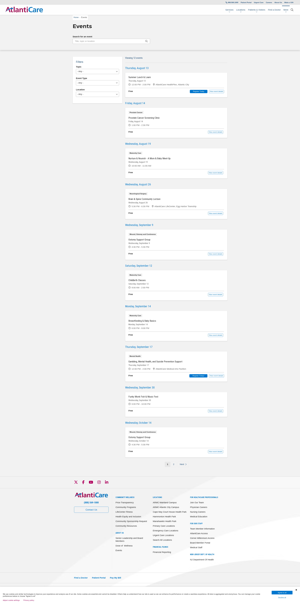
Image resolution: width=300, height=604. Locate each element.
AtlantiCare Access (199, 533)
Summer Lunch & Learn (139, 77)
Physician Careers (198, 507)
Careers (269, 2)
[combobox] (111, 41)
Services (229, 10)
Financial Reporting (162, 552)
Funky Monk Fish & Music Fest (143, 396)
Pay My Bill (115, 578)
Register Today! (198, 376)
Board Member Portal (200, 543)
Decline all (282, 598)
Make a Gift (288, 2)
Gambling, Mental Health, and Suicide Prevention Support (155, 361)
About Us (278, 2)
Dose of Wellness (124, 546)
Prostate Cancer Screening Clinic (144, 117)
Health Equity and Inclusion (128, 516)
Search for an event (82, 36)
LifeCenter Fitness (124, 512)
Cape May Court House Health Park (169, 512)
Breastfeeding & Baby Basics (142, 320)
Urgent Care (258, 2)
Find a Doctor (274, 10)
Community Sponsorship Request (131, 521)
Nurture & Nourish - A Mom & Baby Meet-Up (149, 158)
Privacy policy (28, 600)
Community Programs (126, 507)
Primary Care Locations (164, 526)
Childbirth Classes (137, 280)
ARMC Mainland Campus (165, 502)
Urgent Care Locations (163, 535)
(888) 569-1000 (91, 502)
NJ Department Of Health (202, 559)
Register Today (198, 91)
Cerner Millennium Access (202, 538)
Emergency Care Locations (165, 530)
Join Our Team (197, 502)
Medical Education (198, 516)
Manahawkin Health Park (164, 521)
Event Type (81, 78)
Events (119, 550)
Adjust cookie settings (11, 600)
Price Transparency (125, 502)
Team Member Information (202, 529)
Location (80, 89)
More (285, 10)
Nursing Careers (197, 512)
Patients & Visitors (256, 10)
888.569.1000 (233, 2)
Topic (78, 67)
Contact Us (91, 509)
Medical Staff (196, 547)
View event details (216, 91)
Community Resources (126, 526)
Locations (240, 10)
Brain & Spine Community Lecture (144, 199)
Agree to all (282, 593)
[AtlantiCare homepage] (24, 10)
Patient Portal (246, 2)
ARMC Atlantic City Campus (166, 507)
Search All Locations (162, 540)
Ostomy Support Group (139, 239)
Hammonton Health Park (164, 516)
